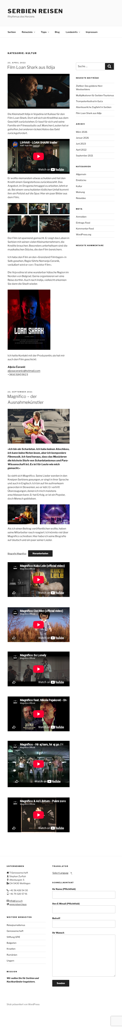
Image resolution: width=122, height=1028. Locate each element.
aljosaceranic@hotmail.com (24, 370)
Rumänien (12, 954)
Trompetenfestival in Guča (89, 101)
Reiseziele (27, 32)
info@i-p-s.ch (16, 900)
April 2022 (81, 149)
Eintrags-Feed (83, 222)
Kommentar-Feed (85, 228)
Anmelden (81, 216)
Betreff (56, 918)
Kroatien (11, 948)
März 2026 (81, 132)
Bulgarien (11, 942)
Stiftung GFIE (13, 937)
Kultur (79, 186)
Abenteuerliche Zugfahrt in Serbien (93, 107)
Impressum (92, 32)
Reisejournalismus (16, 925)
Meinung (80, 192)
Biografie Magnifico (17, 553)
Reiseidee (81, 198)
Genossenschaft (15, 931)
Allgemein (81, 174)
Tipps (44, 32)
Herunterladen (40, 553)
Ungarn (10, 960)
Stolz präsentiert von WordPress (23, 1004)
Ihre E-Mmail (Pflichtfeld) (66, 903)
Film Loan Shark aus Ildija (31, 67)
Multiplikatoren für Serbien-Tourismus (95, 95)
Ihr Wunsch (58, 932)
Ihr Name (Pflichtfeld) (64, 889)
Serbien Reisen (35, 11)
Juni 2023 (81, 143)
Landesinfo (72, 32)
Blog (57, 32)
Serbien (12, 32)
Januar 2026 (82, 137)
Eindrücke (81, 180)
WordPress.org (83, 234)
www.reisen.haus (18, 904)
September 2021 (84, 155)
